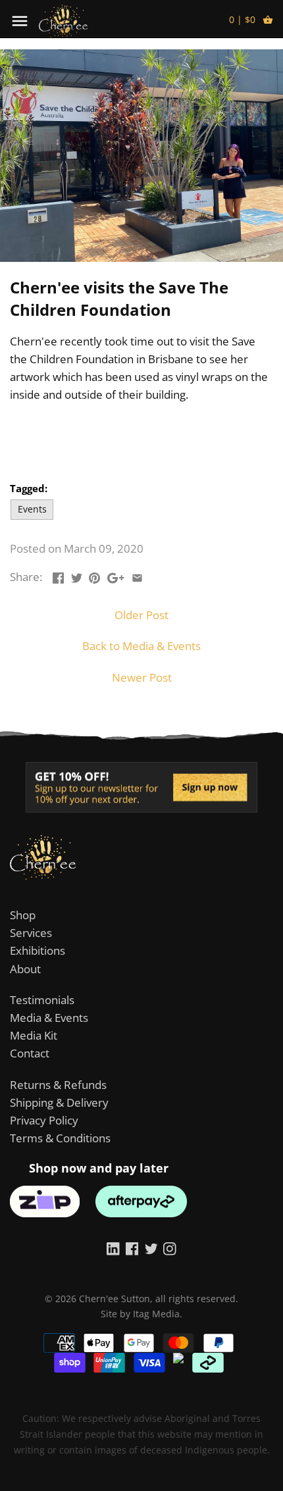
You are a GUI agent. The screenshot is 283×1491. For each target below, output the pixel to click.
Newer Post (142, 677)
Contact (29, 1053)
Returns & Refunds (58, 1084)
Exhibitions (37, 950)
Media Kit (33, 1035)
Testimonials (42, 999)
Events (32, 509)
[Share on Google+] (115, 575)
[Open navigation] (20, 21)
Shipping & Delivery (59, 1102)
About (25, 968)
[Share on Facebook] (58, 575)
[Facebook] (132, 1247)
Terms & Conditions (60, 1138)
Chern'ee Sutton (114, 1298)
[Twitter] (151, 1247)
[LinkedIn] (113, 1247)
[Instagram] (169, 1247)
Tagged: (28, 488)
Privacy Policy (44, 1120)
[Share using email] (137, 575)
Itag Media (156, 1313)
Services (31, 932)
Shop (23, 914)
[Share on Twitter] (76, 575)
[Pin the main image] (94, 575)
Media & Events (49, 1017)
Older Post (141, 614)
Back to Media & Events (141, 645)
